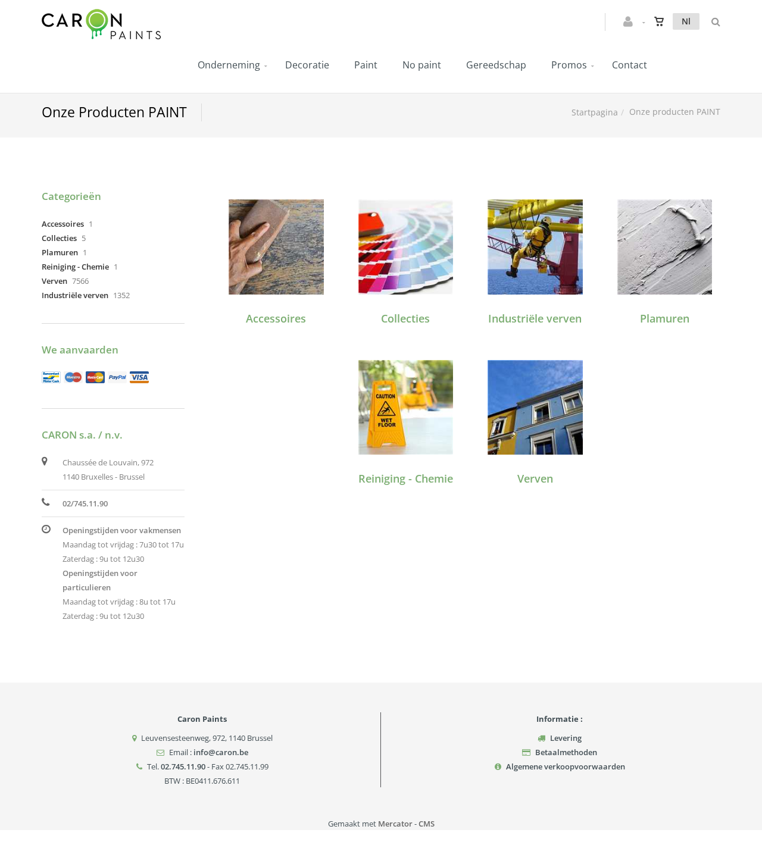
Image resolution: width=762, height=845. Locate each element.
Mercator (395, 823)
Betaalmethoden (566, 752)
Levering (566, 738)
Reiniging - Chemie (405, 478)
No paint (421, 64)
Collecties (405, 318)
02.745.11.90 (183, 766)
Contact (629, 64)
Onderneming (229, 64)
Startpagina (595, 112)
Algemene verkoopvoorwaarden (565, 766)
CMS (427, 823)
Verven (535, 478)
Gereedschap (496, 64)
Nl (686, 21)
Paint (365, 64)
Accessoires (276, 318)
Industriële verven (535, 318)
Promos (569, 64)
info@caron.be (220, 752)
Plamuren (664, 318)
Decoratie (307, 64)
